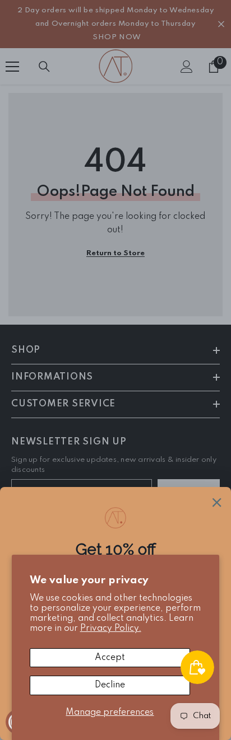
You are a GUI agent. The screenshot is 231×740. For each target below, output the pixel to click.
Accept (110, 657)
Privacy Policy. (110, 628)
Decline (110, 685)
